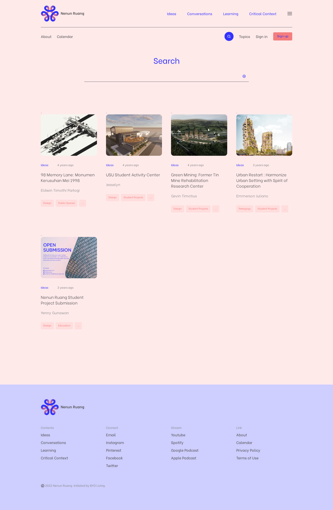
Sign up (282, 35)
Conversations (199, 13)
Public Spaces (66, 203)
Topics (244, 36)
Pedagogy (245, 208)
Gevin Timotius (184, 195)
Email (111, 434)
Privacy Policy (248, 450)
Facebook (114, 457)
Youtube (178, 434)
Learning (230, 13)
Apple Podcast (183, 457)
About (46, 36)
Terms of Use (247, 457)
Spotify (177, 442)
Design (47, 203)
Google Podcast (184, 450)
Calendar (65, 36)
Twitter (112, 465)
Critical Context (262, 13)
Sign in (262, 36)
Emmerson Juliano (252, 195)
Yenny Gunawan (55, 312)
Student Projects (133, 197)
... (83, 203)
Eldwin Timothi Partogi (60, 190)
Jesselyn (113, 184)
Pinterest (113, 450)
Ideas (171, 13)
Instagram (115, 442)
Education (64, 325)
